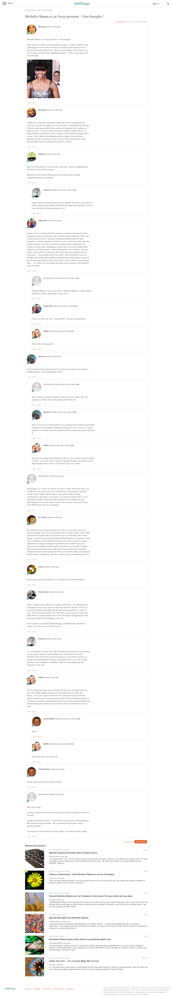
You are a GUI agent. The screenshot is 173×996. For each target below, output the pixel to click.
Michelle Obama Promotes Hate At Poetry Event (73, 853)
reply (29, 102)
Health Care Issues (56, 936)
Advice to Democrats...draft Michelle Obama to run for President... (82, 874)
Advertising (69, 989)
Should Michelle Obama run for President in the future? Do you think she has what (90, 896)
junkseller (41, 154)
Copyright (36, 989)
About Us (28, 989)
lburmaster (42, 356)
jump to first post (128, 842)
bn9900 (46, 331)
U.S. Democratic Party (57, 915)
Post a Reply (140, 842)
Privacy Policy (58, 989)
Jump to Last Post (121, 21)
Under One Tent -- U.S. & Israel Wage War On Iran (74, 961)
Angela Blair (42, 220)
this (75, 190)
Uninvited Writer (49, 719)
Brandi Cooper (43, 592)
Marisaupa (42, 27)
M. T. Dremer (42, 517)
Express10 (47, 190)
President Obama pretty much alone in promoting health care (80, 939)
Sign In (155, 4)
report (34, 102)
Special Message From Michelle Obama (68, 918)
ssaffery (41, 567)
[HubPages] (82, 4)
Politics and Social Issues (59, 850)
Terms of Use (46, 989)
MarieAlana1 (42, 110)
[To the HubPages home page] (10, 988)
